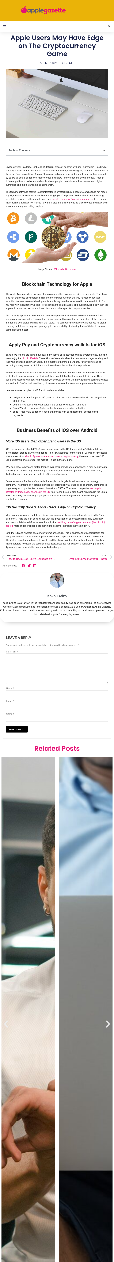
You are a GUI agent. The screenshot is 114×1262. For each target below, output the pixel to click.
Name (10, 688)
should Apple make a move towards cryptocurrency (51, 456)
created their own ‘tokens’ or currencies (73, 199)
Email (10, 701)
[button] (4, 26)
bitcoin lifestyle (30, 358)
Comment (12, 651)
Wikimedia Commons (65, 269)
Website (10, 713)
